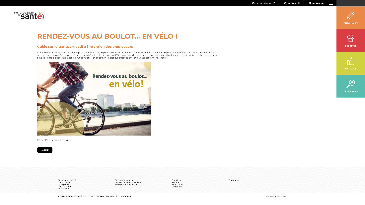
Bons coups (177, 184)
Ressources (177, 186)
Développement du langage (128, 182)
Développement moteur (126, 180)
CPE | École (64, 184)
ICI (46, 140)
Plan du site (234, 180)
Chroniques (177, 180)
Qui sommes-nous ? (264, 3)
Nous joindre (316, 3)
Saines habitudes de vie (126, 184)
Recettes (176, 182)
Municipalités (65, 186)
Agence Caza (280, 196)
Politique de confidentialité (118, 196)
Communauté (292, 3)
